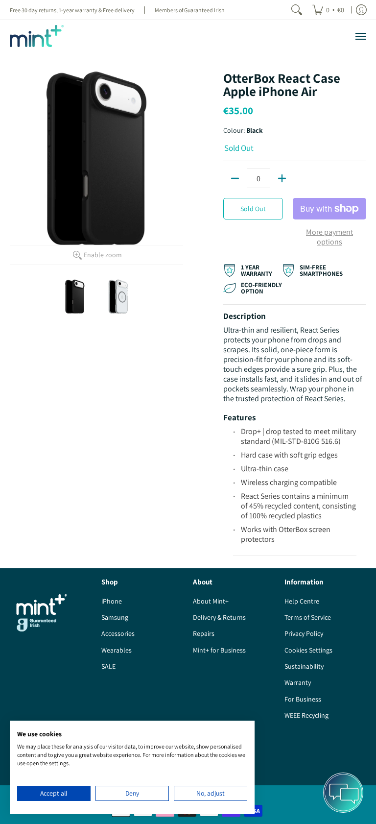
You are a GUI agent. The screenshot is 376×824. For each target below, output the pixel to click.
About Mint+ (211, 601)
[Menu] (360, 36)
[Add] (282, 178)
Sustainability (304, 666)
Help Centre (301, 601)
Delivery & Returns (219, 617)
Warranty (297, 682)
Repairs (203, 633)
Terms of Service (307, 617)
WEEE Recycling (306, 715)
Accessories (118, 633)
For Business (302, 699)
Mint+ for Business (219, 650)
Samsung (114, 617)
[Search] (296, 10)
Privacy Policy (303, 633)
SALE (108, 666)
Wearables (116, 650)
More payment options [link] (329, 237)
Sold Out (253, 208)
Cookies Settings (308, 650)
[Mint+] (37, 36)
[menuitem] (328, 10)
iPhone (111, 601)
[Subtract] (235, 178)
